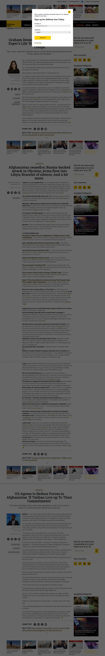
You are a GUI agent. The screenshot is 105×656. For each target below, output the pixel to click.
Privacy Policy (38, 43)
